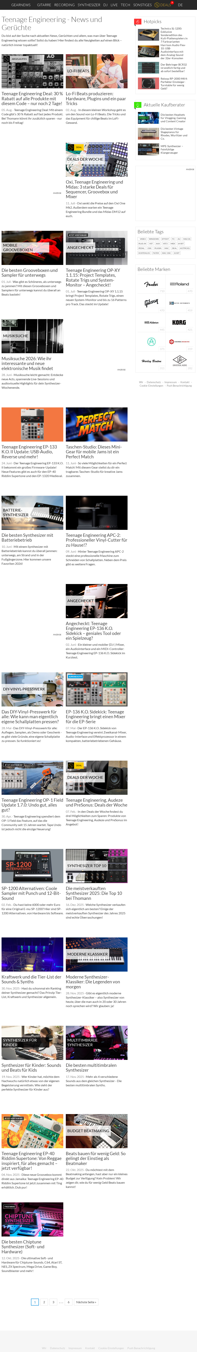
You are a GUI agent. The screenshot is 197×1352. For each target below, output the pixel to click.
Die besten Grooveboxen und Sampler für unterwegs (30, 272)
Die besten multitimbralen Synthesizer (91, 1067)
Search (191, 5)
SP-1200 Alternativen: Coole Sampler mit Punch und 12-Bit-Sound (31, 893)
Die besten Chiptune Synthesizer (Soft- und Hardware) (23, 1246)
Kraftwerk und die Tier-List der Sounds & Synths (31, 979)
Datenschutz (154, 382)
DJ (105, 5)
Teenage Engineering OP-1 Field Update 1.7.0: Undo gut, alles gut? (32, 805)
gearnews (20, 5)
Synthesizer (89, 5)
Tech (125, 5)
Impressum (170, 382)
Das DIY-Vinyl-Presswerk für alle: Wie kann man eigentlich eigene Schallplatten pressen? (30, 716)
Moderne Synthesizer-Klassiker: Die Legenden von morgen (93, 981)
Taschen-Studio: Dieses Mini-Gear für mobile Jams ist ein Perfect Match (94, 451)
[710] (151, 283)
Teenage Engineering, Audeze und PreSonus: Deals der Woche (96, 802)
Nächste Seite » (86, 1302)
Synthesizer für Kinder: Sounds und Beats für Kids (31, 1067)
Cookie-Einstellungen (151, 385)
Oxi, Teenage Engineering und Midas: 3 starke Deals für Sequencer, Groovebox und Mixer (94, 189)
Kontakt (184, 382)
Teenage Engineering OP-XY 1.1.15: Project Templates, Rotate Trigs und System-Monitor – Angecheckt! (93, 277)
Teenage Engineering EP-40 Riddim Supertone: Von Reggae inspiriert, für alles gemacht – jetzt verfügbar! (32, 1161)
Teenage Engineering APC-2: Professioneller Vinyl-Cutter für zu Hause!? (96, 540)
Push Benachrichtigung (179, 385)
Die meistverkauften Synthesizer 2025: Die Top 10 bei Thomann (94, 893)
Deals (165, 5)
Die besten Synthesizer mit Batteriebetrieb (27, 537)
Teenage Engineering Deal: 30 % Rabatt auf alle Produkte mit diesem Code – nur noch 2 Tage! (32, 98)
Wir (141, 382)
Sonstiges (142, 5)
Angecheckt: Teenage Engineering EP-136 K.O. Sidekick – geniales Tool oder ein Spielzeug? (93, 631)
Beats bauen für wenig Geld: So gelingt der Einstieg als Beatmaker (96, 1158)
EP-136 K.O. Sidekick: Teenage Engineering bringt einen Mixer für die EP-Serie (95, 716)
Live (114, 5)
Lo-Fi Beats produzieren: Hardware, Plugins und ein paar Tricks (96, 98)
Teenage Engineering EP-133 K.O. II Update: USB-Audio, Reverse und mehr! (29, 451)
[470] (151, 303)
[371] (151, 341)
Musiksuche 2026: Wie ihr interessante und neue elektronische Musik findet (27, 363)
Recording (64, 5)
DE (180, 5)
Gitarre (44, 5)
